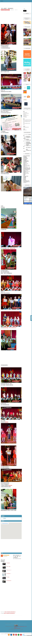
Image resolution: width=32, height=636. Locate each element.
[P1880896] (11, 351)
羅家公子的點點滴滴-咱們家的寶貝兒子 (10, 611)
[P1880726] (9, 60)
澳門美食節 (27, 144)
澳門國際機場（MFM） (26, 160)
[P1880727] (9, 145)
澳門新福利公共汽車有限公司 (26, 168)
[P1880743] (11, 101)
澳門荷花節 (27, 139)
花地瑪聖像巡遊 (28, 137)
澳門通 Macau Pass (25, 170)
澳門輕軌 (24, 174)
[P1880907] (11, 319)
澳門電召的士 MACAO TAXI (26, 171)
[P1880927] (9, 433)
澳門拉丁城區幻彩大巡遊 (26, 180)
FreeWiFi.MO (24, 182)
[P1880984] (9, 34)
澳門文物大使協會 (25, 158)
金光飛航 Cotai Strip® (26, 173)
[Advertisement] (11, 17)
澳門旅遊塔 (24, 177)
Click (31, 318)
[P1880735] (11, 164)
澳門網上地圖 (25, 162)
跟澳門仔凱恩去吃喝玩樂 (17, 628)
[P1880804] (9, 259)
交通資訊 (4, 518)
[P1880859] (11, 283)
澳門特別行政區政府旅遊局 (26, 155)
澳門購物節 (27, 145)
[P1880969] (9, 455)
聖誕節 (27, 149)
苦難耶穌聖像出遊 (28, 136)
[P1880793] (11, 239)
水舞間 (24, 175)
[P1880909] (11, 374)
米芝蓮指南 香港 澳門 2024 (26, 181)
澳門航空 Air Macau (25, 163)
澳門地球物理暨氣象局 (26, 161)
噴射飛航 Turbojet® (25, 172)
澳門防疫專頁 (25, 156)
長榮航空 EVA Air (25, 164)
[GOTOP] (23, 635)
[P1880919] (11, 394)
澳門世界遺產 (25, 159)
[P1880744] (11, 122)
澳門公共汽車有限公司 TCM (26, 169)
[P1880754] (9, 218)
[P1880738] (11, 81)
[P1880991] (9, 499)
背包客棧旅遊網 (25, 157)
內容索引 (2, 516)
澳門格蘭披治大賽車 (28, 143)
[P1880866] (11, 301)
